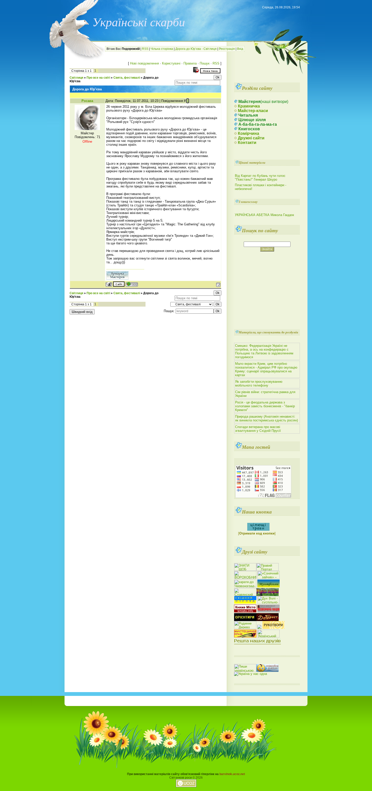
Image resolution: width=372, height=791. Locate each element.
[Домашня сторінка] (119, 284)
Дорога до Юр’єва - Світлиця (196, 49)
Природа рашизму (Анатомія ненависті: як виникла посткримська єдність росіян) (266, 418)
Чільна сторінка (162, 49)
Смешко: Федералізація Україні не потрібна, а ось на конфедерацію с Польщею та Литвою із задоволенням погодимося (264, 351)
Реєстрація (227, 49)
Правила (190, 63)
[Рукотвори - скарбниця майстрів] (273, 628)
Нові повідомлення (144, 63)
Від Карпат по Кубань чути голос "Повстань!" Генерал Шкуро (260, 177)
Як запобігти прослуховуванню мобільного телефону (258, 383)
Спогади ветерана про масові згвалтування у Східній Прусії (258, 429)
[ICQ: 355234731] (132, 284)
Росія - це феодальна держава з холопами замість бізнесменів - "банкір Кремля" (265, 406)
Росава (87, 101)
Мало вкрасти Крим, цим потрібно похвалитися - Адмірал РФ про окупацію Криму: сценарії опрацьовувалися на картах (266, 369)
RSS (145, 49)
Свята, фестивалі (126, 77)
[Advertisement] (264, 63)
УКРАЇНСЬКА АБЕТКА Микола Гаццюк (264, 215)
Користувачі (171, 63)
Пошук (205, 63)
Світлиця (76, 77)
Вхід (240, 49)
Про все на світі (98, 77)
